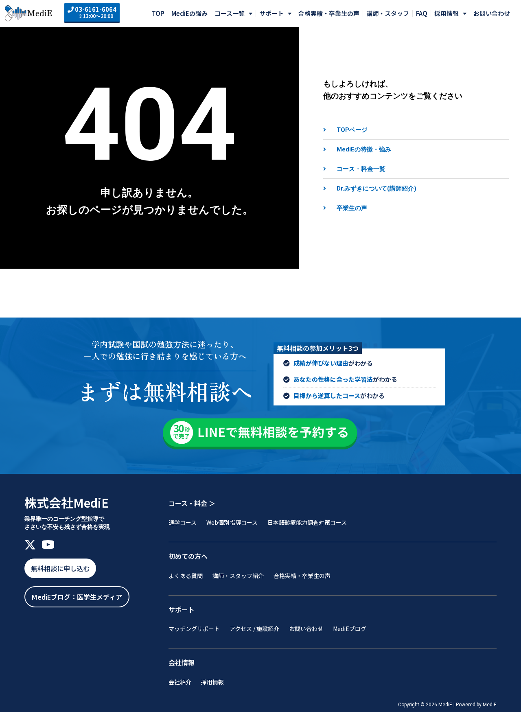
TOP (158, 13)
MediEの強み (189, 13)
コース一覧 (230, 13)
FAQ (421, 13)
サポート (271, 13)
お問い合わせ (491, 13)
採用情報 (446, 13)
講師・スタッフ (387, 13)
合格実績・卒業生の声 (328, 13)
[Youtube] (48, 544)
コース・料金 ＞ (192, 503)
